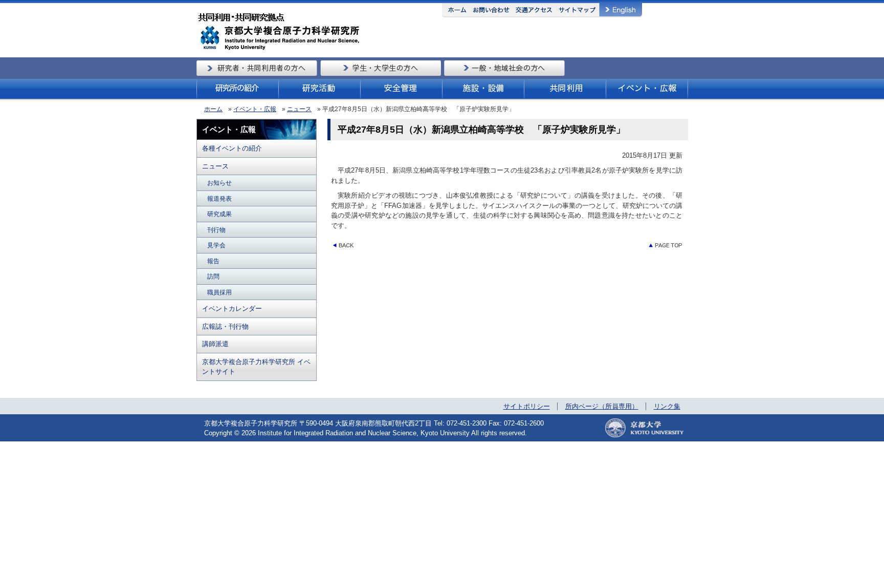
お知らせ (219, 182)
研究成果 (219, 213)
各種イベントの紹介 (232, 148)
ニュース (299, 109)
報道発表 (219, 198)
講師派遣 (215, 344)
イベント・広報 (254, 109)
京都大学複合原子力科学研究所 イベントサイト (256, 367)
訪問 (213, 276)
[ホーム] (306, 51)
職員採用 (219, 292)
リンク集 (667, 406)
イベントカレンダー (232, 308)
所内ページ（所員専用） (601, 406)
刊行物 (216, 229)
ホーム (213, 109)
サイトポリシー (526, 406)
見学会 (216, 245)
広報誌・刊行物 (225, 326)
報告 (213, 261)
